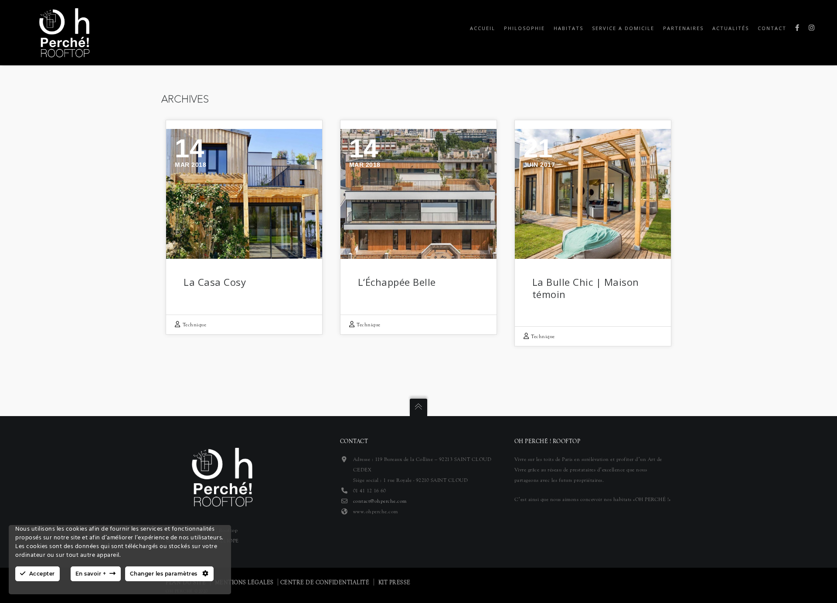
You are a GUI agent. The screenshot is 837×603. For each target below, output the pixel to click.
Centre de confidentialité (325, 582)
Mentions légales (244, 582)
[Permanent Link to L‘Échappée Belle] (418, 194)
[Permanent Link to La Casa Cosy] (244, 194)
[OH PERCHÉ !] (64, 31)
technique (195, 325)
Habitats (568, 28)
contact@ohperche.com (380, 501)
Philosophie (524, 28)
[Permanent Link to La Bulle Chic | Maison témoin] (593, 194)
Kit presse (394, 582)
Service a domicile (623, 28)
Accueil (482, 28)
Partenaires (683, 28)
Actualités (730, 28)
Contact (772, 28)
